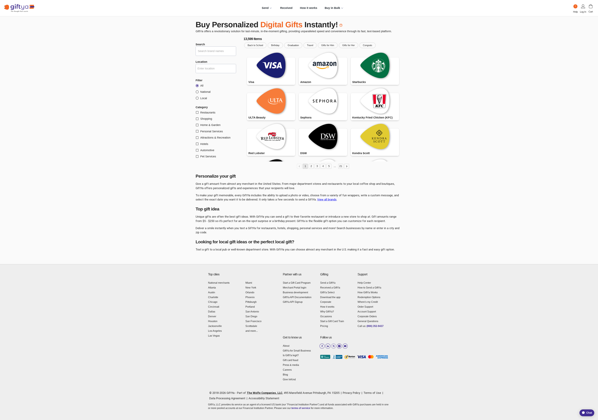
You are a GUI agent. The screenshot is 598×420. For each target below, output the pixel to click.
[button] (255, 45)
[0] (590, 6)
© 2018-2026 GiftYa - (222, 392)
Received (286, 7)
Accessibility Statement (264, 398)
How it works (308, 7)
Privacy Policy (351, 392)
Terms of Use (372, 392)
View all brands (327, 199)
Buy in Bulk (332, 7)
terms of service (300, 408)
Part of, (288, 392)
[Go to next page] (346, 166)
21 (340, 166)
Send (265, 7)
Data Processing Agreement (227, 398)
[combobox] (216, 68)
